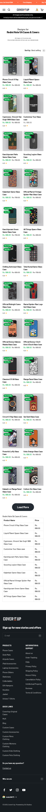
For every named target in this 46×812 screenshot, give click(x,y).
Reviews (29, 688)
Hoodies (6, 690)
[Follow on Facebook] (4, 790)
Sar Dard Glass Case (31, 417)
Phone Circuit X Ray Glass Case (16, 525)
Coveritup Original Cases (10, 712)
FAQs (28, 662)
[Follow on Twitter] (11, 790)
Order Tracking (31, 657)
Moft (4, 719)
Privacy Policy (31, 666)
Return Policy (31, 675)
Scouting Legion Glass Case (15, 565)
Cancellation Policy (33, 679)
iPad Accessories (9, 663)
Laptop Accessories (10, 668)
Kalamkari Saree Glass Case (14, 573)
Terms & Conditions (33, 693)
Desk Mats (7, 655)
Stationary (7, 677)
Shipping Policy (32, 671)
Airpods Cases (8, 659)
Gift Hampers (8, 685)
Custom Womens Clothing (9, 745)
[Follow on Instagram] (17, 790)
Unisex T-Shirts (9, 699)
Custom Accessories (11, 732)
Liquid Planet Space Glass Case (16, 533)
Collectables (7, 681)
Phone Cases (8, 650)
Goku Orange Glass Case (33, 451)
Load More (23, 507)
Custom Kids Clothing (11, 751)
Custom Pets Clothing (11, 755)
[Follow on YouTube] (24, 790)
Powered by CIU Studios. (24, 804)
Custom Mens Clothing (8, 737)
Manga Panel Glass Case (33, 379)
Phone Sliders (8, 672)
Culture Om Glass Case (32, 489)
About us (29, 653)
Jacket (5, 694)
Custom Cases (8, 727)
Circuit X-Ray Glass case (12, 417)
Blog (4, 723)
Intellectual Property (34, 684)
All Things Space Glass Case (15, 596)
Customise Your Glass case (14, 549)
